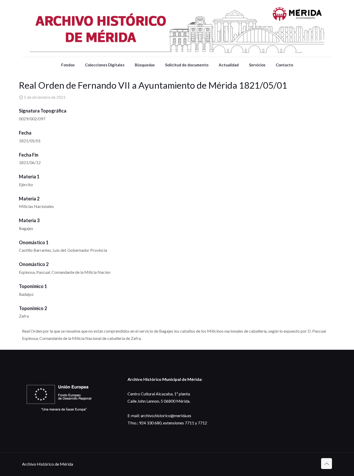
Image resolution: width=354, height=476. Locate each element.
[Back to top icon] (326, 463)
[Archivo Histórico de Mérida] (177, 28)
